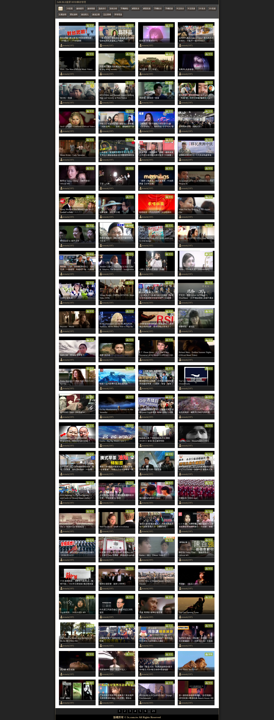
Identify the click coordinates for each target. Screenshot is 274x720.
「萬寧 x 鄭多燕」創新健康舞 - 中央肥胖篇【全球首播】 (156, 182)
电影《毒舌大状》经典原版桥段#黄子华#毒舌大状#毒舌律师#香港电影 (155, 668)
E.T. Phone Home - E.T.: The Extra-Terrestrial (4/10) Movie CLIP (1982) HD (156, 353)
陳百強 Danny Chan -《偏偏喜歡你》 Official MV (195, 553)
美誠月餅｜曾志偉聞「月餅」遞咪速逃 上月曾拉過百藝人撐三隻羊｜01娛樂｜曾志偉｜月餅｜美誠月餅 (156, 153)
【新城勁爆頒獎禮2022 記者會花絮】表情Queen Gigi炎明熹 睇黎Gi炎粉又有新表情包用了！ (156, 411)
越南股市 (80, 9)
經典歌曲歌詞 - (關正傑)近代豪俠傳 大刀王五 (116, 239)
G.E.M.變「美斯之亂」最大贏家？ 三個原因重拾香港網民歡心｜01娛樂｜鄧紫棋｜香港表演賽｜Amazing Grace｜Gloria (196, 525)
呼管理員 (118, 15)
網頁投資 (147, 9)
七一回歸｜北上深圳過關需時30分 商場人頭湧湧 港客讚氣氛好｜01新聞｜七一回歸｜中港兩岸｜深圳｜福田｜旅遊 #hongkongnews (77, 468)
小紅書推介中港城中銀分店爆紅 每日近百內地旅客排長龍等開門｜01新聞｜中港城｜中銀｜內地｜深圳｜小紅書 (156, 296)
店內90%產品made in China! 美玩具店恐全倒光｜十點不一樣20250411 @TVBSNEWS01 (196, 39)
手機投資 (169, 9)
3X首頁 (70, 9)
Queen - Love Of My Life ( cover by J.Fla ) (196, 239)
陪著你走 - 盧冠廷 (187, 326)
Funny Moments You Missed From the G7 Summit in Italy (77, 210)
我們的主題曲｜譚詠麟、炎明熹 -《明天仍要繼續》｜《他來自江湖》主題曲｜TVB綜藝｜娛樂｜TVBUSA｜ (196, 639)
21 (153, 710)
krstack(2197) (68, 45)
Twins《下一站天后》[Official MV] (194, 269)
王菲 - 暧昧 (65, 698)
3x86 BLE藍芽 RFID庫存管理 (71, 2)
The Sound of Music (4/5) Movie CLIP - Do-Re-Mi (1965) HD (76, 639)
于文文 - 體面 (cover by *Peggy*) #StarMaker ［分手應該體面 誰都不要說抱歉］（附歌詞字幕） (196, 296)
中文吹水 (180, 9)
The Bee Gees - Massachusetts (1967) (194, 441)
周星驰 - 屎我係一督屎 (149, 98)
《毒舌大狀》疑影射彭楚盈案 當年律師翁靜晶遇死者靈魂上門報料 (117, 39)
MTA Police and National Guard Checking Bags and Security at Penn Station (117, 96)
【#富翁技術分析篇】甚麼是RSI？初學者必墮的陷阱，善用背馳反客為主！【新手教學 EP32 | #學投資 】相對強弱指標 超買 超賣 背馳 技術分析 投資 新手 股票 (156, 325)
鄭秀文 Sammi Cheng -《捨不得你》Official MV (75, 182)
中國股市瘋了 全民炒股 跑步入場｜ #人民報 (117, 639)
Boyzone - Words (67, 326)
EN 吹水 (202, 9)
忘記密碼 (107, 15)
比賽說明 (62, 15)
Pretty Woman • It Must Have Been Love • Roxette (77, 382)
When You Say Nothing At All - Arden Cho (194, 210)
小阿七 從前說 (66, 298)
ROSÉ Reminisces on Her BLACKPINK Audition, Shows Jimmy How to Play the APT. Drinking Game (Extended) (116, 325)
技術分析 (113, 9)
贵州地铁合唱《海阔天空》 (191, 126)
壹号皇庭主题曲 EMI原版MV (72, 412)
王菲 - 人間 (104, 184)
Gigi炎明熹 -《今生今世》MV (73, 612)
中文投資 (191, 9)
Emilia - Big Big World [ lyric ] (113, 441)
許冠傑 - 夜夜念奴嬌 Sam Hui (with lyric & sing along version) (117, 67)
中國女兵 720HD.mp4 (188, 498)
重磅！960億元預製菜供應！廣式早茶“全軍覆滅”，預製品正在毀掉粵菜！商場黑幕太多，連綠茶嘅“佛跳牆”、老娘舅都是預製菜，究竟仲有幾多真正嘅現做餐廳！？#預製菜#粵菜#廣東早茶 (117, 468)
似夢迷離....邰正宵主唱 (110, 212)
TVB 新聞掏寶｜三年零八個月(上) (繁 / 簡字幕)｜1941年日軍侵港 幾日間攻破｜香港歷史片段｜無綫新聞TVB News (77, 582)
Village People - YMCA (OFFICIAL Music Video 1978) (117, 296)
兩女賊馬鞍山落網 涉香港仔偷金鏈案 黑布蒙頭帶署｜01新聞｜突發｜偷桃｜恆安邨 (156, 382)
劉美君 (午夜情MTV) (148, 41)
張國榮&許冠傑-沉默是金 (150, 469)
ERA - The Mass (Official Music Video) (76, 69)
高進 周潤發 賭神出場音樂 (150, 612)
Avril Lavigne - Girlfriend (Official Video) (77, 126)
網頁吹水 (135, 9)
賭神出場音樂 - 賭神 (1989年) (112, 584)
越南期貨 (91, 9)
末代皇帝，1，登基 (147, 69)
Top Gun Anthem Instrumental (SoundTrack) (191, 382)
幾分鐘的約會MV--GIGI (149, 498)
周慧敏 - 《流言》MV (188, 584)
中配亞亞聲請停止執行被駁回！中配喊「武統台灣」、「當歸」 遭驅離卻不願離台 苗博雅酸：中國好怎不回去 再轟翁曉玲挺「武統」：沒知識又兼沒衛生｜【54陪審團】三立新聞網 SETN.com (117, 125)
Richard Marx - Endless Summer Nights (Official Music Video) (195, 353)
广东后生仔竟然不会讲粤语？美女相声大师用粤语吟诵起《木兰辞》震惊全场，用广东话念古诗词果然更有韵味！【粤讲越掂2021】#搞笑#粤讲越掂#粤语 (117, 697)
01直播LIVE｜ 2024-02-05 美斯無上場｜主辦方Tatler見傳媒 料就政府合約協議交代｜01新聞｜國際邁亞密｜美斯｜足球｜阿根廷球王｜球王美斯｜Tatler (117, 554)
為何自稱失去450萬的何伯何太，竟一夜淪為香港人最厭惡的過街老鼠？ (76, 439)
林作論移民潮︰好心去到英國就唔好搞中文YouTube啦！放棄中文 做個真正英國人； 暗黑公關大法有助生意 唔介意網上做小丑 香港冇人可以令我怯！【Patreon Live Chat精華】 (196, 468)
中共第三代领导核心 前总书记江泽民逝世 (116, 611)
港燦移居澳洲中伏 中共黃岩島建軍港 (195, 155)
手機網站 (124, 9)
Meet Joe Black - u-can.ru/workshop (114, 526)
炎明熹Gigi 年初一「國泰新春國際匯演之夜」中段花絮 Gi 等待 (117, 496)
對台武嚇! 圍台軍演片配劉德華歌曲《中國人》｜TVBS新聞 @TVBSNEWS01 (75, 39)
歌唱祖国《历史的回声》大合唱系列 (155, 212)
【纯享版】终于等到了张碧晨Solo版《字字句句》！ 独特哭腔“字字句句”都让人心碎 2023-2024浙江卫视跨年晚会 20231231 (156, 125)
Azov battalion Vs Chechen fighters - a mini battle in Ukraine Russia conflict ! (76, 496)
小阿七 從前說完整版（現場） (152, 269)
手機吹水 (158, 9)
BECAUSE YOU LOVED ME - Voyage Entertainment (155, 696)
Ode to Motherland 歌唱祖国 (72, 526)
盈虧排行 (102, 9)
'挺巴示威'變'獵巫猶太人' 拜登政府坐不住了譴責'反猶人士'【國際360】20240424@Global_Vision (156, 525)
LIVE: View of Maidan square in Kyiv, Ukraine (155, 582)
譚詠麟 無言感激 (67, 669)
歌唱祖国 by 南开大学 (69, 241)
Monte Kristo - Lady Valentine (72, 155)
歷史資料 (73, 15)
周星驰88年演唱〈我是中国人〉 (114, 669)
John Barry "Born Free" (188, 669)
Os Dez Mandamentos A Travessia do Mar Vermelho (116, 410)
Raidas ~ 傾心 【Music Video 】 (152, 555)
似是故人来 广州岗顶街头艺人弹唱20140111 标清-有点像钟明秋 (154, 439)
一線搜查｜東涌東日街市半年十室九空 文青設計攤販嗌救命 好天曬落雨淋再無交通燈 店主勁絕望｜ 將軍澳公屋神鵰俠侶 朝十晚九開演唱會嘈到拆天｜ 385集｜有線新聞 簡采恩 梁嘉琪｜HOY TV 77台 (117, 153)
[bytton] (61, 8)
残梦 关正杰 (105, 355)
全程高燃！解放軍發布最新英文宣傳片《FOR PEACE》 (77, 553)
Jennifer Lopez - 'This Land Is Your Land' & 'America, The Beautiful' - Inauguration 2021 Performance (117, 268)
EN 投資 (212, 9)
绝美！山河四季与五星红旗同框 (114, 384)
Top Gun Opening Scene (189, 612)
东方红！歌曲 (66, 98)
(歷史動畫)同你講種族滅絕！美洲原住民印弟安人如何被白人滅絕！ (156, 639)
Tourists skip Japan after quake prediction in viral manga (156, 239)
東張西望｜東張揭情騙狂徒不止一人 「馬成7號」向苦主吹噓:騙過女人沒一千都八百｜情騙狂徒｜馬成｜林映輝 (195, 96)
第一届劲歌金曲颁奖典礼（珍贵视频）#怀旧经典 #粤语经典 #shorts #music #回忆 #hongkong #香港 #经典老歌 (196, 697)
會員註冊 (96, 15)
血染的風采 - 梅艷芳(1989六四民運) (194, 412)
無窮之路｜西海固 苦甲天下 (72, 355)
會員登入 (85, 15)
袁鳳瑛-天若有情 (186, 69)
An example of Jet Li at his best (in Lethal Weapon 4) (196, 182)
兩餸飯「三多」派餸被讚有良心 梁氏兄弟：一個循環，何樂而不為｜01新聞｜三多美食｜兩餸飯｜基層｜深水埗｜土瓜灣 (77, 268)
